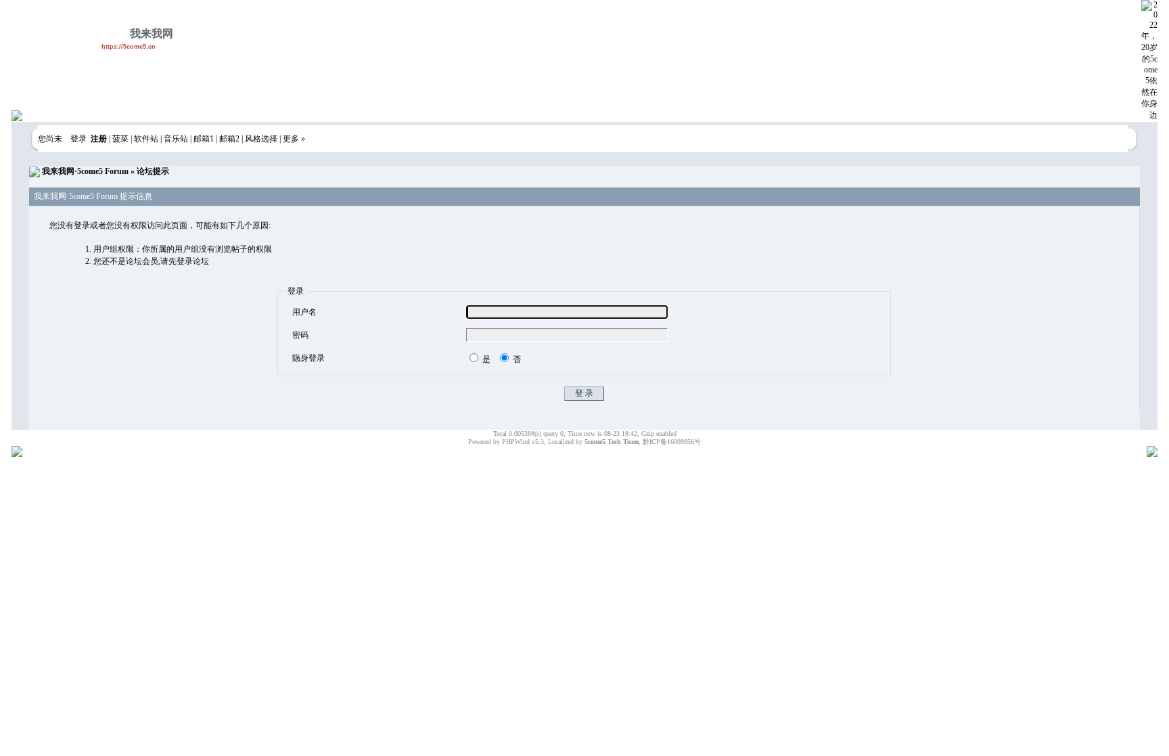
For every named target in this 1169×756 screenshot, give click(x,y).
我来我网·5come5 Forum (85, 171)
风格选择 (261, 138)
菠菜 (120, 138)
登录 (78, 138)
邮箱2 (229, 138)
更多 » (294, 138)
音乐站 (176, 138)
